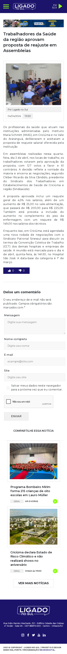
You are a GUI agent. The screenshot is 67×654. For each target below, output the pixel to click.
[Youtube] (38, 635)
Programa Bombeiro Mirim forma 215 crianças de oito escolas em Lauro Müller (30, 491)
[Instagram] (22, 635)
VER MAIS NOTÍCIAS (33, 583)
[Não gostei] (20, 270)
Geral (17, 501)
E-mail (8, 354)
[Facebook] (28, 635)
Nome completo (15, 339)
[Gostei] (9, 270)
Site (6, 370)
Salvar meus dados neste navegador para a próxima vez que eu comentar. (37, 387)
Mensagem (12, 315)
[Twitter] (33, 635)
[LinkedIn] (44, 635)
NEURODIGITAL (47, 650)
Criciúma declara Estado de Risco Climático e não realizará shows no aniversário (31, 559)
